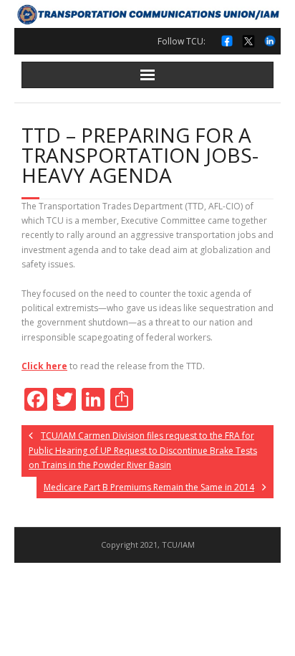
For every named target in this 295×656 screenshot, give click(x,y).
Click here (44, 366)
